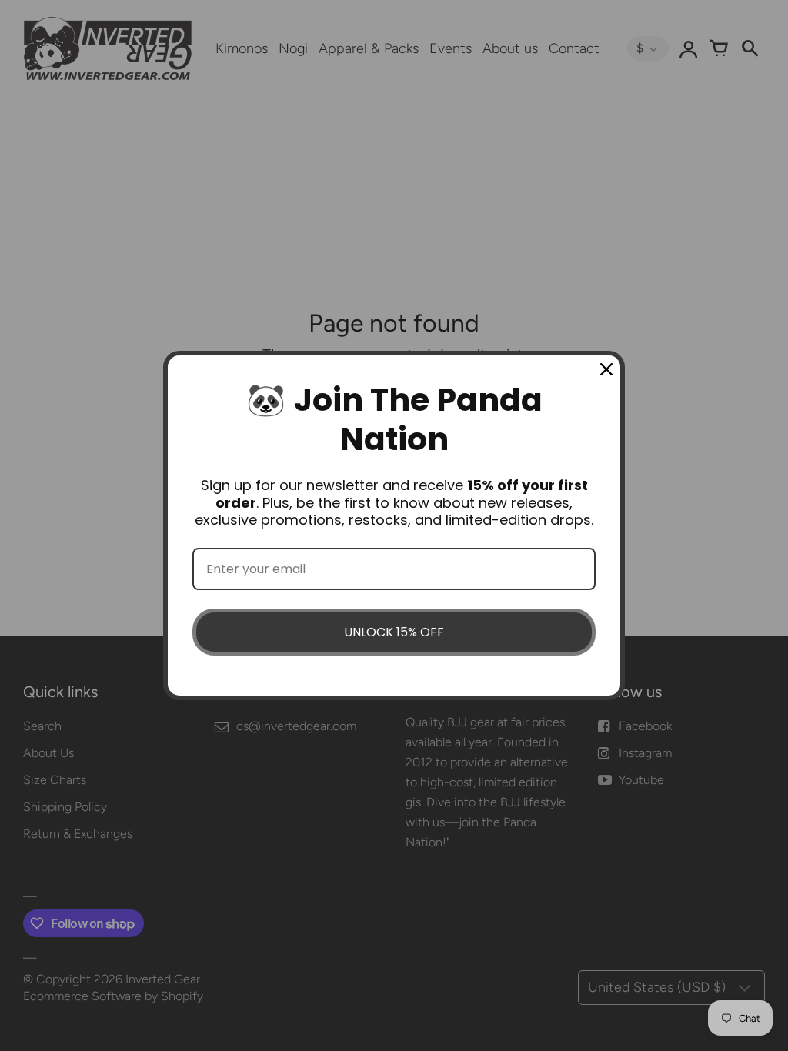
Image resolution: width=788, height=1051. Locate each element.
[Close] (606, 369)
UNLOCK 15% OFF (394, 632)
